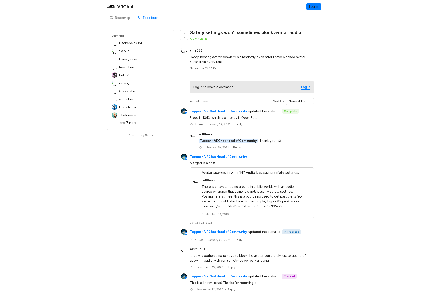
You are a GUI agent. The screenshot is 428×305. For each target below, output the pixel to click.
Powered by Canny (140, 135)
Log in (313, 6)
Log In (305, 87)
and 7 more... (129, 123)
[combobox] (300, 101)
